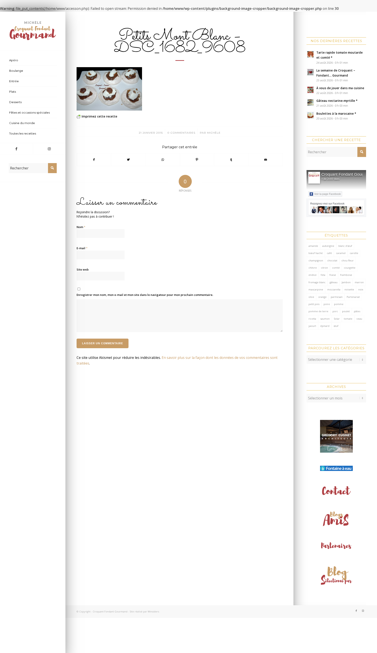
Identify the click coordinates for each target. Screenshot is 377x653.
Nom (81, 227)
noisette (349, 289)
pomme (338, 304)
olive (311, 296)
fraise (332, 274)
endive (312, 274)
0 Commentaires (181, 132)
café (329, 253)
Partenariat (353, 296)
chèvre (312, 267)
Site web (83, 269)
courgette (349, 267)
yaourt (312, 325)
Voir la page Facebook (327, 194)
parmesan (337, 296)
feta (323, 274)
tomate (348, 318)
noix (360, 289)
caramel (341, 253)
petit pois (313, 304)
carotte (354, 253)
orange (322, 296)
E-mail (82, 248)
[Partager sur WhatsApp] (163, 159)
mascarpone (315, 289)
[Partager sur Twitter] (128, 159)
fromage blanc (317, 282)
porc (335, 311)
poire (327, 304)
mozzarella (333, 289)
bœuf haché (315, 253)
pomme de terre (318, 311)
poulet (346, 311)
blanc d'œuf (345, 245)
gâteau (334, 282)
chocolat (332, 260)
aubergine (328, 245)
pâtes (357, 311)
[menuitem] (33, 60)
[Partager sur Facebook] (94, 159)
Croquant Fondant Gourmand (347, 174)
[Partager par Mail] (265, 159)
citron (324, 267)
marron (359, 282)
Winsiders (153, 611)
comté (336, 267)
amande (313, 245)
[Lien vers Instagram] (49, 148)
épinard (324, 325)
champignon (315, 260)
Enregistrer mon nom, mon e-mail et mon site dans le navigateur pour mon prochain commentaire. (145, 295)
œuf (336, 325)
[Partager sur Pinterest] (197, 159)
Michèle (214, 132)
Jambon (346, 282)
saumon (325, 318)
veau (359, 318)
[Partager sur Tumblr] (231, 159)
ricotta (312, 318)
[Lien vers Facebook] (16, 148)
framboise (346, 274)
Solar (337, 318)
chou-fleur (347, 260)
